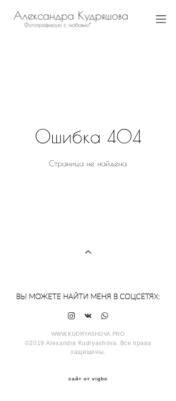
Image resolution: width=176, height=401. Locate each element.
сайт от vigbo (88, 378)
